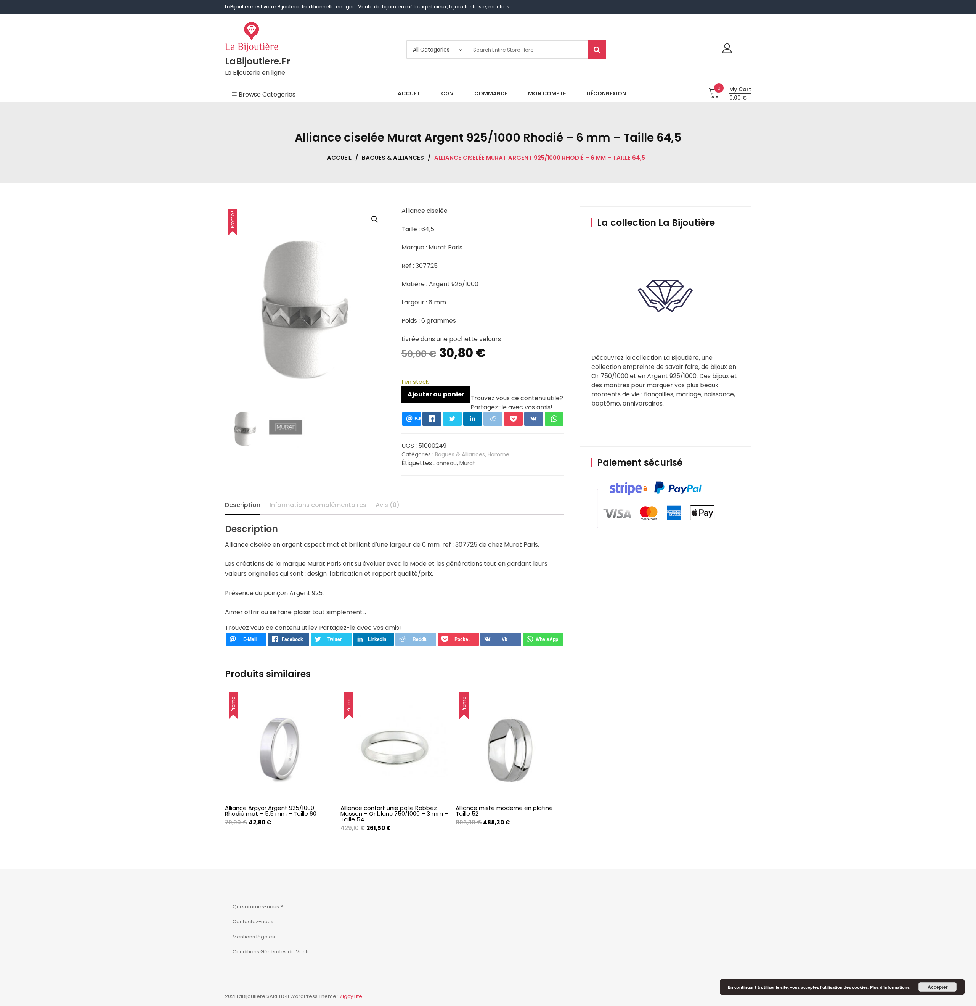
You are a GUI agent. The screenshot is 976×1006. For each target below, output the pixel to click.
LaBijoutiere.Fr (257, 61)
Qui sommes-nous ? (258, 906)
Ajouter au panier (436, 394)
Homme (498, 454)
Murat (467, 463)
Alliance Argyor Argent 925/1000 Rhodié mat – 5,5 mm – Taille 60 (270, 810)
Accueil (339, 158)
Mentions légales (254, 936)
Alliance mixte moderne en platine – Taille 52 (507, 810)
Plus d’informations (890, 987)
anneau (446, 463)
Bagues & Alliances (393, 158)
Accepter (938, 986)
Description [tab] (242, 505)
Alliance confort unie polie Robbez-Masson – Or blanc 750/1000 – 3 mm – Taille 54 (394, 813)
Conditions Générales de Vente (272, 951)
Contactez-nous (253, 921)
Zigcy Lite (351, 996)
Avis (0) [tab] (388, 505)
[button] (375, 219)
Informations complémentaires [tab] (318, 505)
